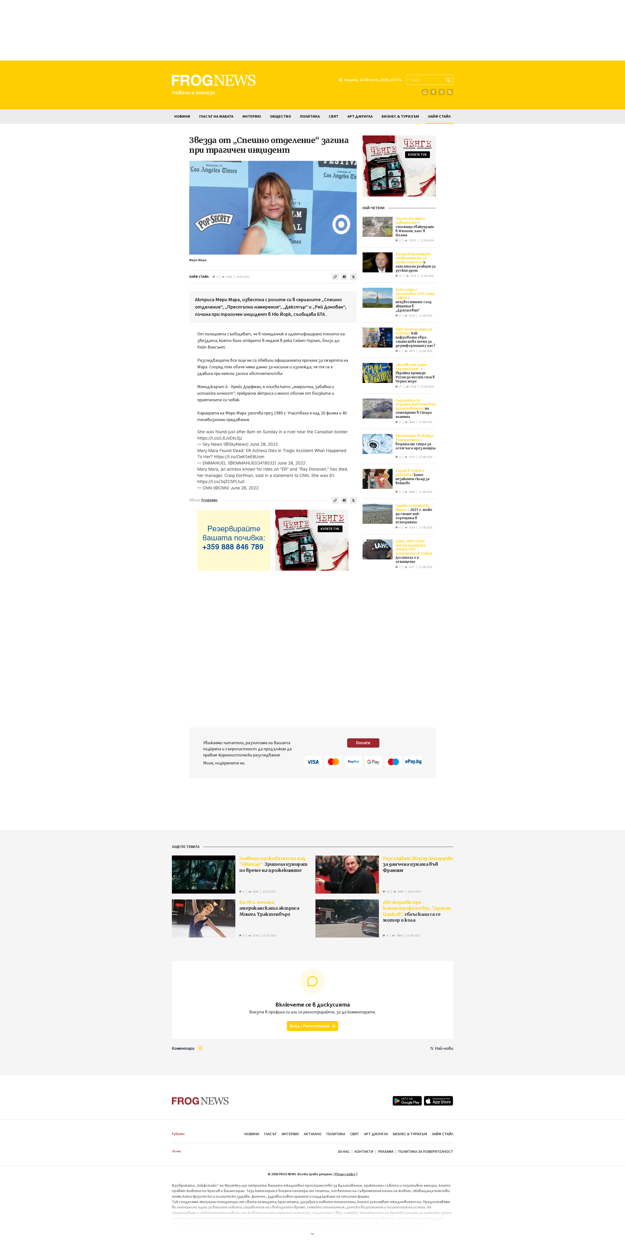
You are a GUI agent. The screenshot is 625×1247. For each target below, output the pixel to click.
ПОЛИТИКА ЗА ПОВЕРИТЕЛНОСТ (425, 1151)
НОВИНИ (251, 1134)
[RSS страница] (450, 92)
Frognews (209, 500)
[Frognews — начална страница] (200, 1101)
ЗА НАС (344, 1151)
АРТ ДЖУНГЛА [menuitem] (360, 116)
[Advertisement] (312, 30)
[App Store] (438, 1101)
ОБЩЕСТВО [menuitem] (280, 116)
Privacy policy (345, 1174)
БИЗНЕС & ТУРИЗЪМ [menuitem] (400, 116)
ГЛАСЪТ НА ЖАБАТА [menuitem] (216, 116)
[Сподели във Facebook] (344, 276)
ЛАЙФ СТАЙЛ (199, 277)
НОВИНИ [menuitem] (182, 116)
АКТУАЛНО (313, 1134)
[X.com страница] (441, 92)
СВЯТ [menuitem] (333, 116)
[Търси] (448, 80)
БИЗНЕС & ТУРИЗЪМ (410, 1134)
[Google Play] (407, 1101)
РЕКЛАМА (386, 1151)
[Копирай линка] (335, 276)
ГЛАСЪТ (270, 1134)
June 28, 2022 (264, 444)
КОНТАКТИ (363, 1151)
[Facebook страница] (433, 92)
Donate (363, 743)
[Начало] (425, 92)
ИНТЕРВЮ (290, 1134)
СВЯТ (354, 1134)
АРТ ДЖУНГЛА (376, 1134)
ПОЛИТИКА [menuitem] (310, 116)
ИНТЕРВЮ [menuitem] (251, 116)
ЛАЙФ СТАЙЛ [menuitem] (439, 116)
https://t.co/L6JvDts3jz (219, 438)
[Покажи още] (312, 1233)
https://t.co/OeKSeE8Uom (239, 456)
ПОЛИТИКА (335, 1134)
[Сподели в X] (353, 276)
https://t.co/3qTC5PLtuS (221, 481)
